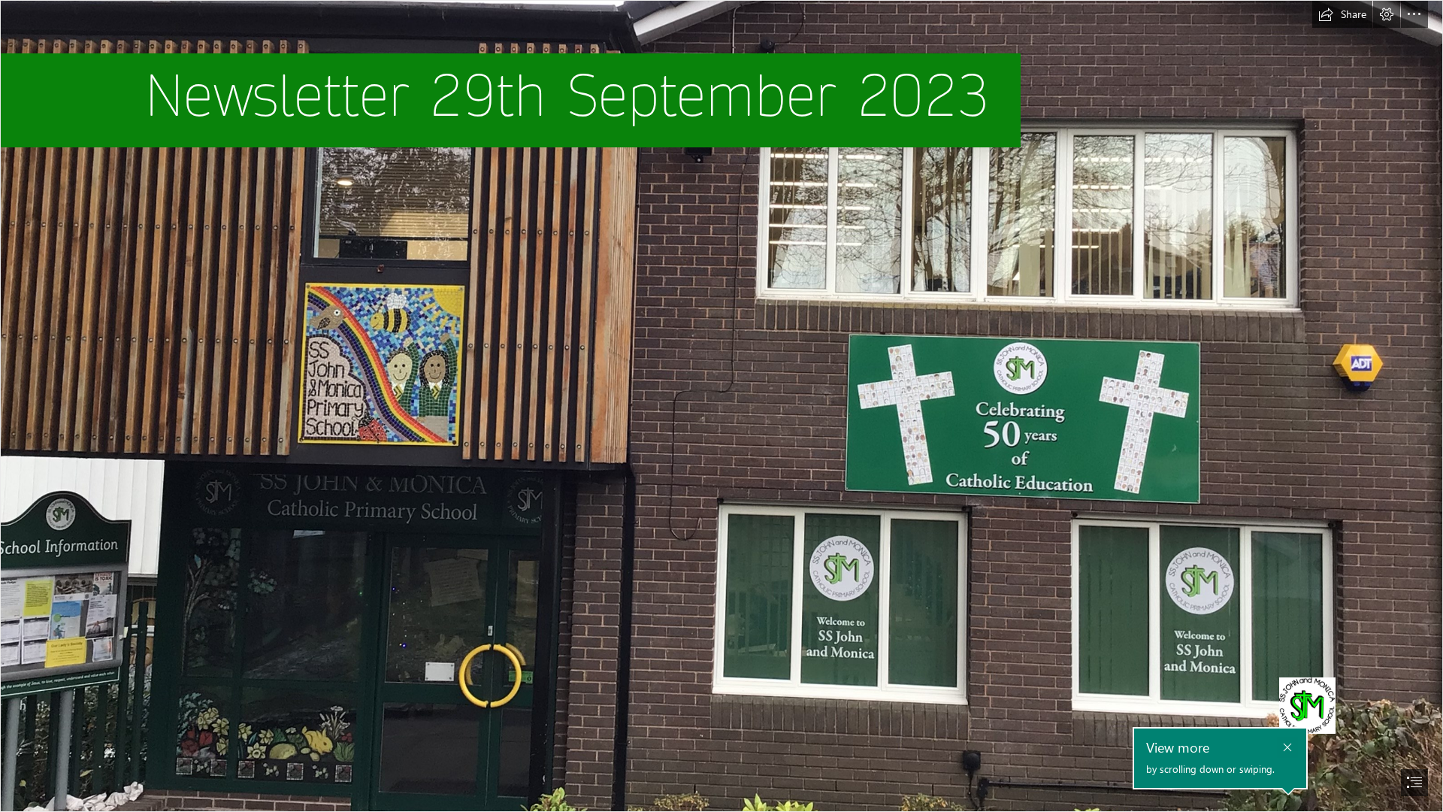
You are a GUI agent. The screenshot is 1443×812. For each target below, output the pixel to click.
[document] (721, 406)
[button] (1342, 14)
